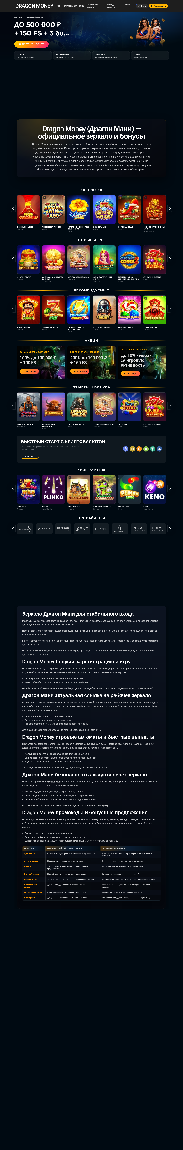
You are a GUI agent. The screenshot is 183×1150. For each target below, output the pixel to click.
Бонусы (127, 5)
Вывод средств (111, 6)
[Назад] (13, 208)
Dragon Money (34, 6)
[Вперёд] (169, 208)
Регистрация (70, 6)
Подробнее (30, 456)
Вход (81, 6)
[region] (91, 213)
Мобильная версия (92, 6)
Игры (59, 6)
